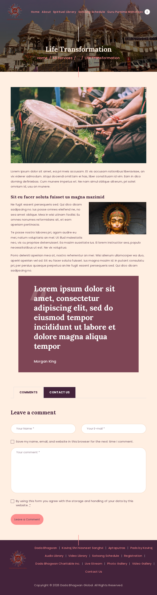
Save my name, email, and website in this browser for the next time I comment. (74, 441)
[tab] (28, 392)
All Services (62, 57)
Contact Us (59, 392)
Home (42, 58)
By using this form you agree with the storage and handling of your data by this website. (74, 503)
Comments (29, 392)
